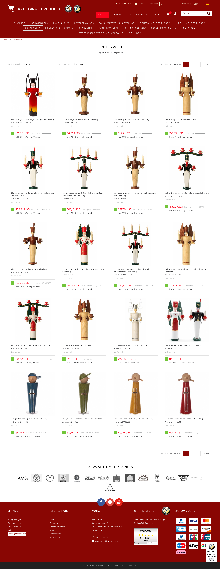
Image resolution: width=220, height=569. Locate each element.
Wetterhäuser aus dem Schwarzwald (100, 33)
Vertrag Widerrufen (17, 534)
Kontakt (157, 15)
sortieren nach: (14, 64)
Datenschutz (55, 534)
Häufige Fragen (137, 15)
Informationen (60, 511)
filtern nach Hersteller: (67, 64)
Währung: (186, 4)
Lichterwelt (32, 28)
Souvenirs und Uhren (164, 28)
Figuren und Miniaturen (59, 28)
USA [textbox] (163, 4)
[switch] (211, 559)
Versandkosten (14, 527)
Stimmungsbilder (135, 28)
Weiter (207, 64)
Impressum (55, 537)
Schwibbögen (40, 23)
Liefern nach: (152, 4)
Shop (101, 15)
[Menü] (215, 543)
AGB (52, 530)
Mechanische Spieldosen (191, 23)
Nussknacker (61, 23)
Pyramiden (20, 23)
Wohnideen (135, 33)
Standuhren (86, 28)
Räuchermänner (84, 23)
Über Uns (117, 15)
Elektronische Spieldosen (155, 23)
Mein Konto (13, 530)
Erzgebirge (54, 523)
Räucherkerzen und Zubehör (116, 23)
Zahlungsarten (14, 523)
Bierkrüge (188, 28)
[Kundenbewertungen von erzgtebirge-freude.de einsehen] (146, 537)
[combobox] (168, 4)
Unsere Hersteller (57, 527)
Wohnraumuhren (109, 28)
